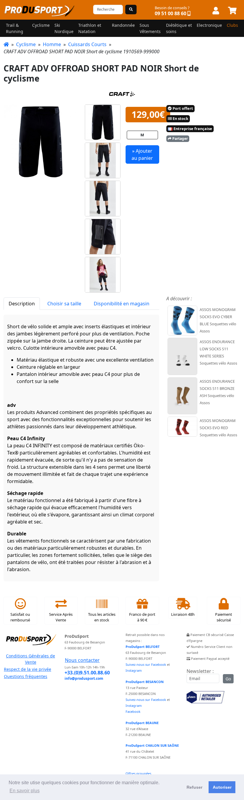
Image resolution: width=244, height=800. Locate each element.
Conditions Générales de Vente (30, 659)
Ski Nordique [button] (63, 28)
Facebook (133, 711)
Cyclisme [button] (41, 25)
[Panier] (232, 11)
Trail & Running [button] (14, 28)
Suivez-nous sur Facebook (146, 664)
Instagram (134, 670)
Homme (52, 44)
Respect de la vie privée (27, 669)
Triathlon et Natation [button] (89, 28)
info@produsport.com (84, 678)
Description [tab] (22, 303)
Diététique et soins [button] (179, 28)
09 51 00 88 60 (170, 13)
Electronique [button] (209, 25)
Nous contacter (82, 660)
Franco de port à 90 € (142, 617)
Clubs (232, 25)
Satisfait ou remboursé (20, 617)
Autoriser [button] (222, 787)
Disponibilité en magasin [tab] (121, 303)
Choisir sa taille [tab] (64, 303)
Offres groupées (138, 773)
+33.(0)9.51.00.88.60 (87, 672)
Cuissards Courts (87, 44)
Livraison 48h (183, 614)
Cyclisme (26, 44)
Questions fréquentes (25, 676)
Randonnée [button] (123, 25)
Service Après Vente (61, 617)
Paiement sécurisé (223, 617)
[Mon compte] (216, 11)
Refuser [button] (194, 787)
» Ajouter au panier (142, 154)
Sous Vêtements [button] (150, 28)
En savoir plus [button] (25, 790)
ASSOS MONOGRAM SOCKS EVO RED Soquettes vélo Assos (218, 428)
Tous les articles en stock (101, 617)
